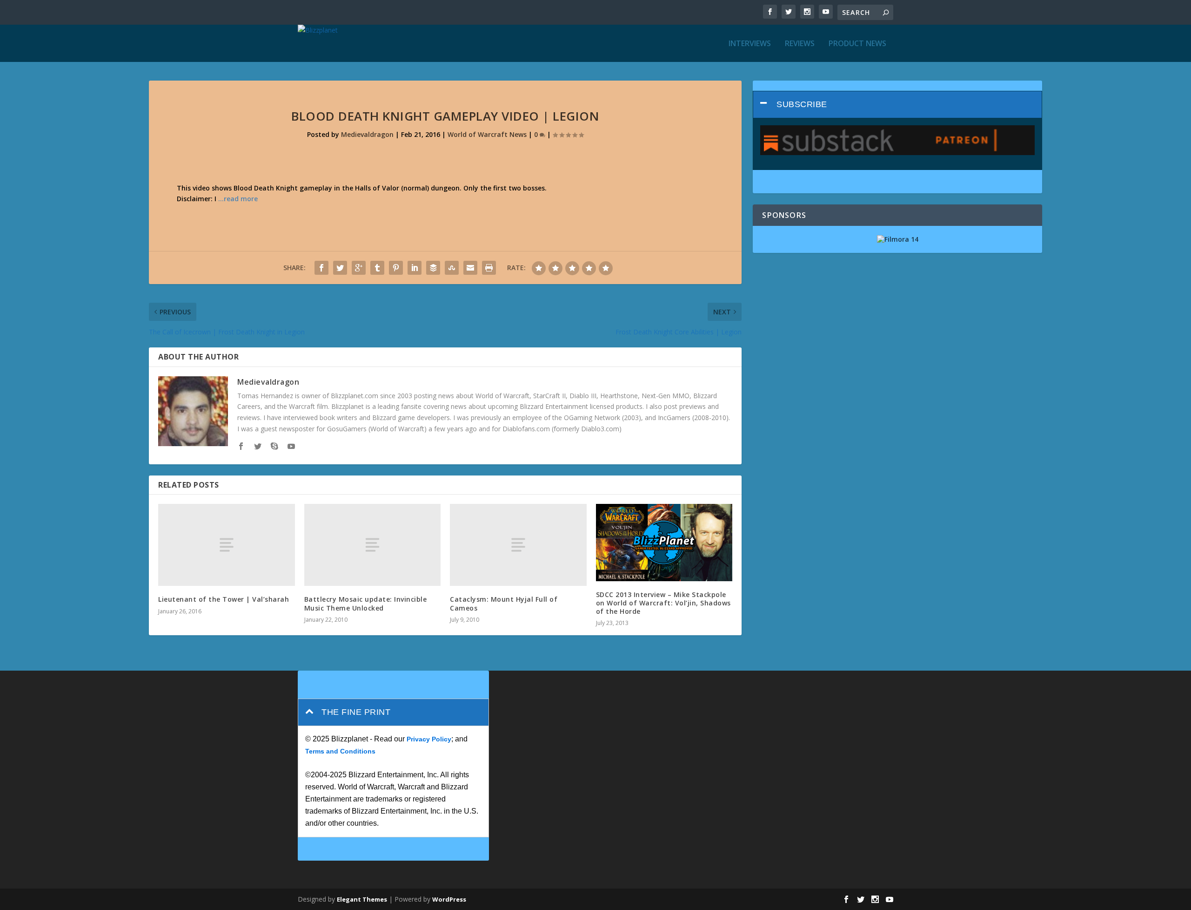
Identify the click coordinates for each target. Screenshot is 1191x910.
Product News (857, 44)
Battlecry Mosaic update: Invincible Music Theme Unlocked (365, 603)
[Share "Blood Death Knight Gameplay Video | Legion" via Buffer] (433, 267)
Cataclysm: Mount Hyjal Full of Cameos (503, 603)
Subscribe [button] (801, 104)
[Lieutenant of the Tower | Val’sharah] (226, 545)
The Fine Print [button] (355, 712)
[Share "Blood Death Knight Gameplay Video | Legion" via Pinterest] (396, 267)
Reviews (800, 44)
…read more (238, 198)
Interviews (750, 44)
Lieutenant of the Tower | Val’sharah (223, 599)
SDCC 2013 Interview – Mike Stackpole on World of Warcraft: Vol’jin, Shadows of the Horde (663, 603)
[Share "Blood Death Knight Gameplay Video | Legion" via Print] (489, 267)
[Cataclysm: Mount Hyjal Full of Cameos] (518, 545)
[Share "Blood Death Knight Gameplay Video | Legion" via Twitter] (340, 267)
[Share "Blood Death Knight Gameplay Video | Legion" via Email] (470, 267)
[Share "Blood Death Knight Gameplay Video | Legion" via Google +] (358, 267)
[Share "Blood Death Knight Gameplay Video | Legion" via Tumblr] (377, 267)
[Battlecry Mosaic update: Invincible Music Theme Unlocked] (372, 545)
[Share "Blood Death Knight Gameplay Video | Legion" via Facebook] (321, 267)
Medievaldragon (367, 134)
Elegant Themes (362, 899)
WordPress (449, 899)
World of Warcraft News (487, 134)
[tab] (897, 104)
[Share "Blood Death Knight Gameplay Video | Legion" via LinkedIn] (414, 267)
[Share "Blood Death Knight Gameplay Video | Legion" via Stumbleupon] (451, 267)
